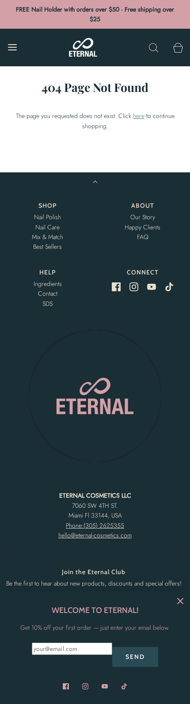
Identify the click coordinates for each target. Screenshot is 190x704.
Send (135, 657)
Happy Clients (142, 227)
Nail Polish (47, 217)
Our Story (142, 217)
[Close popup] (180, 601)
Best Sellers (47, 246)
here (138, 115)
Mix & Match (47, 236)
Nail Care (47, 227)
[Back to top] (95, 182)
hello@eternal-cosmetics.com (95, 535)
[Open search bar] (153, 47)
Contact (47, 293)
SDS (47, 303)
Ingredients (48, 283)
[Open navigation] (12, 47)
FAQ (142, 236)
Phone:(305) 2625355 (95, 525)
